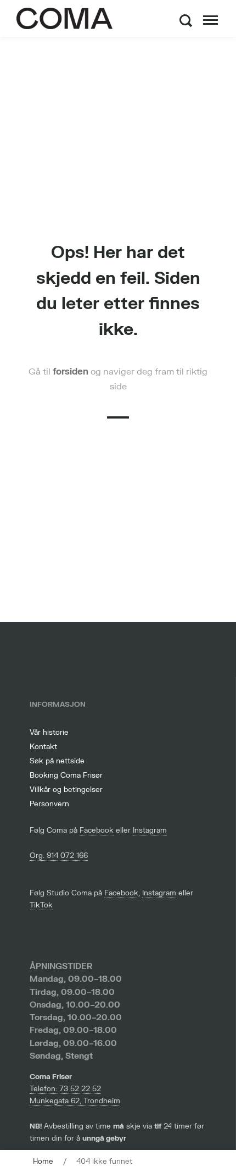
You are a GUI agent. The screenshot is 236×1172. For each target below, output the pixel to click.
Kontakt (43, 746)
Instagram (150, 830)
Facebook (97, 830)
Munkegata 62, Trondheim (75, 1101)
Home (43, 1161)
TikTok (41, 905)
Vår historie (49, 732)
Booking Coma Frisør (66, 775)
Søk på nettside (57, 761)
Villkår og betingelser (66, 789)
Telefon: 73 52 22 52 (65, 1089)
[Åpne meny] (210, 20)
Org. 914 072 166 (59, 855)
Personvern (49, 804)
